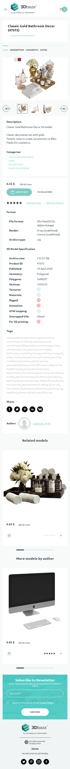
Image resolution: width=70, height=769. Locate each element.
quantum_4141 (42, 423)
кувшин (37, 341)
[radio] (8, 202)
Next (57, 109)
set (61, 353)
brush (17, 384)
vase (23, 357)
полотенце (45, 345)
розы (56, 345)
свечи (10, 349)
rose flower (56, 372)
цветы (32, 349)
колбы (11, 376)
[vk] (40, 409)
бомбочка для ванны (48, 376)
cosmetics (25, 353)
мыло (46, 341)
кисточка (12, 341)
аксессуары (44, 349)
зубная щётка (26, 392)
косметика (25, 341)
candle (42, 380)
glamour (53, 388)
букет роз (43, 372)
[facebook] (9, 409)
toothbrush (13, 361)
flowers (25, 361)
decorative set (15, 388)
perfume (46, 353)
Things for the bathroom (22, 36)
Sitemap (35, 749)
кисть (10, 384)
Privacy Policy (46, 702)
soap (9, 357)
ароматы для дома (38, 357)
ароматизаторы (25, 376)
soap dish (41, 392)
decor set (54, 384)
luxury (36, 353)
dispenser (41, 388)
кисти (57, 365)
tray (50, 392)
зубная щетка (39, 361)
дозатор (56, 357)
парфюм (12, 392)
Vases (11, 161)
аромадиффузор (17, 365)
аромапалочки (39, 368)
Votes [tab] (43, 50)
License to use (33, 203)
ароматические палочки (21, 372)
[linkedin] (32, 409)
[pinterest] (25, 409)
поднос (33, 345)
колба (49, 365)
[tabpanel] (35, 245)
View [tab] (5, 50)
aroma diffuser (36, 365)
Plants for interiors (19, 168)
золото (49, 337)
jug (61, 388)
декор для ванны (26, 337)
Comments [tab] (32, 50)
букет (59, 380)
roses (55, 353)
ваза (17, 349)
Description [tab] (17, 50)
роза (26, 368)
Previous (13, 109)
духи (41, 337)
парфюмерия (15, 368)
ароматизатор (28, 380)
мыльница (13, 345)
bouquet (30, 388)
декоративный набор (35, 384)
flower (51, 380)
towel (16, 357)
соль (24, 349)
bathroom (12, 353)
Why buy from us (54, 203)
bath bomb (13, 380)
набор (23, 345)
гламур (11, 337)
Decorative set (16, 165)
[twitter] (17, 409)
